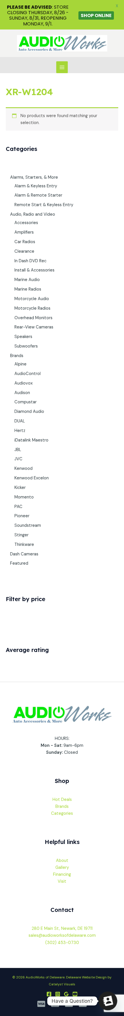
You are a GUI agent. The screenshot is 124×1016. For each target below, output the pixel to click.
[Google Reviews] (66, 994)
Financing (62, 874)
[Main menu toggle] (62, 67)
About (62, 860)
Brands (62, 806)
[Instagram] (57, 994)
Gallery (62, 867)
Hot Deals (62, 799)
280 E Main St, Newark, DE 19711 (62, 928)
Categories (62, 813)
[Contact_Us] (108, 1001)
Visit (62, 881)
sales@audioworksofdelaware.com (62, 935)
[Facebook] (49, 994)
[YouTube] (75, 994)
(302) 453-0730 (62, 942)
